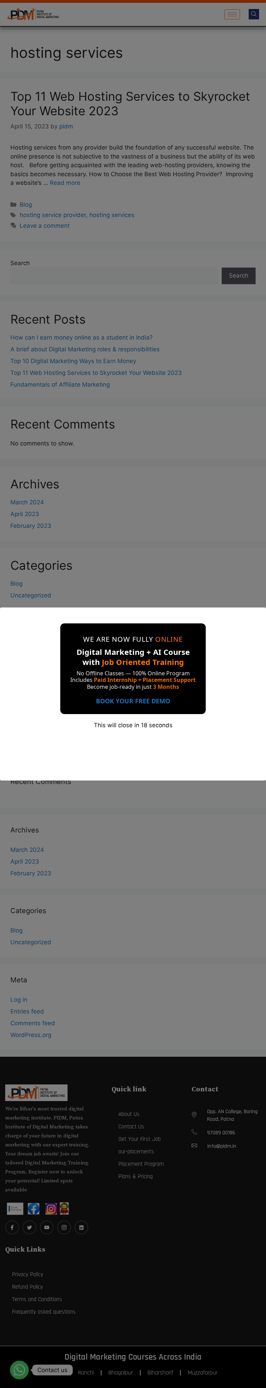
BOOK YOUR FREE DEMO (133, 701)
